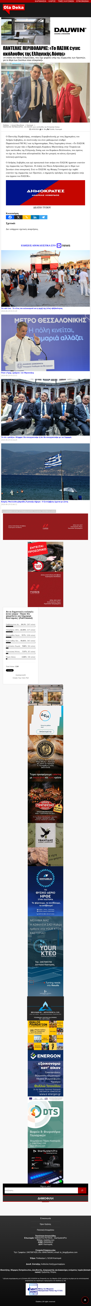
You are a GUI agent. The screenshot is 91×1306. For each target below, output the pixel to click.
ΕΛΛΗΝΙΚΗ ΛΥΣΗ (10, 511)
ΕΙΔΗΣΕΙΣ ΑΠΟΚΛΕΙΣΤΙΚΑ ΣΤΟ (38, 245)
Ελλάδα (52, 129)
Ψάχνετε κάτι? (45, 1186)
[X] (18, 217)
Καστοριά (58, 129)
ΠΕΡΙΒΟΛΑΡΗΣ (48, 511)
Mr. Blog (44, 129)
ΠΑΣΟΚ (37, 511)
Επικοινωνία (45, 1218)
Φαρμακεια (40, 1)
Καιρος (52, 1)
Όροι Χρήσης (45, 1224)
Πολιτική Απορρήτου (45, 1230)
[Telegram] (43, 217)
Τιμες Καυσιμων (66, 1)
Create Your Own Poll (21, 678)
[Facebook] (10, 217)
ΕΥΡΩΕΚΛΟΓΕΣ (26, 511)
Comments (21, 675)
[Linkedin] (35, 217)
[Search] (82, 1190)
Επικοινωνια (82, 1)
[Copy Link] (27, 217)
